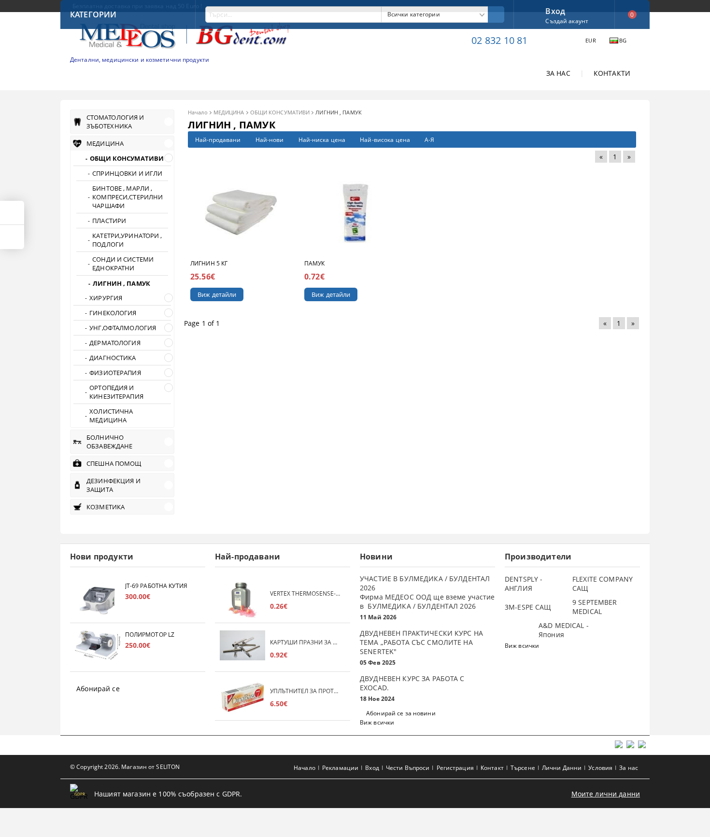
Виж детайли (217, 294)
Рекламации (340, 768)
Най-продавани (218, 140)
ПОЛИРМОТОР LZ (150, 634)
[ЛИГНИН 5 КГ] (241, 212)
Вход (555, 10)
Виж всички (377, 722)
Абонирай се (98, 688)
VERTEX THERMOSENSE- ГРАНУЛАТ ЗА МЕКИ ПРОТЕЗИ (305, 593)
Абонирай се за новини (401, 713)
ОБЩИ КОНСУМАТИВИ (280, 112)
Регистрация (455, 768)
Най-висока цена (385, 140)
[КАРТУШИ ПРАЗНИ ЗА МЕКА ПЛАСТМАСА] (242, 648)
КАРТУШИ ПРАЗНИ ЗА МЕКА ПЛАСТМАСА (305, 642)
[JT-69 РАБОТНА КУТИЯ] (97, 600)
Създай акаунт (566, 21)
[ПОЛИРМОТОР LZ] (97, 648)
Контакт (492, 768)
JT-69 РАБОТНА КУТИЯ (156, 586)
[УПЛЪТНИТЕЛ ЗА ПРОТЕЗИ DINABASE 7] (242, 697)
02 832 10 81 (499, 40)
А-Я (429, 140)
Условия (600, 768)
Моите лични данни (605, 793)
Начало (198, 112)
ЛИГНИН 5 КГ (208, 263)
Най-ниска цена (322, 140)
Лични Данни (562, 768)
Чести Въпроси (408, 768)
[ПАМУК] (355, 212)
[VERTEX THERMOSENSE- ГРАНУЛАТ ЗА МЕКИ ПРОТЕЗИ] (242, 600)
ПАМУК (314, 263)
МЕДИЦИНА (228, 112)
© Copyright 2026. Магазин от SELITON (125, 767)
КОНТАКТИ (612, 73)
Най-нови (270, 140)
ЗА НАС (558, 73)
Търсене (523, 768)
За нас (628, 768)
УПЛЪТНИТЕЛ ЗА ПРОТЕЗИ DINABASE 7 (305, 691)
